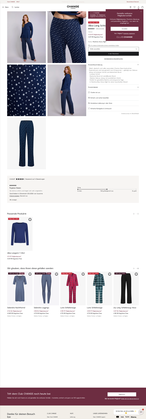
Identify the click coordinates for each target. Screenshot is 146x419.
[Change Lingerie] (73, 7)
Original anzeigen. (14, 196)
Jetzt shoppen (78, 1)
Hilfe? (18, 1)
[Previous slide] (134, 214)
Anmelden (93, 15)
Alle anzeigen (13, 200)
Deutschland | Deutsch (133, 1)
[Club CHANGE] (138, 7)
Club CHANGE (11, 1)
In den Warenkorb (113, 53)
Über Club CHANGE (52, 417)
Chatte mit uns (95, 92)
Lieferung (72, 417)
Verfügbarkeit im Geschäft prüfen (113, 58)
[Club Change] (134, 7)
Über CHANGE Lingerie (99, 417)
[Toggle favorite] (137, 22)
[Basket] (142, 7)
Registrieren (102, 15)
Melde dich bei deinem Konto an (130, 398)
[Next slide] (137, 214)
